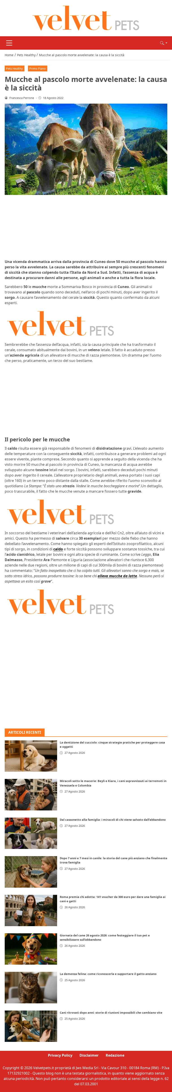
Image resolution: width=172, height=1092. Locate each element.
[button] (163, 43)
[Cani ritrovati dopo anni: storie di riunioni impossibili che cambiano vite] (31, 1026)
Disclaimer (89, 1055)
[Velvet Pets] (86, 17)
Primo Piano (37, 68)
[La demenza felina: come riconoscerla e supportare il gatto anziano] (31, 987)
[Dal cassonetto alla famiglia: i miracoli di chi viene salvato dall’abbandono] (31, 833)
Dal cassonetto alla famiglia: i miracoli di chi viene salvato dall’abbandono (113, 820)
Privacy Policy (60, 1055)
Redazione (115, 1055)
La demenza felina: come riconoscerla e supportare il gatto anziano (108, 974)
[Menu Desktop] (9, 43)
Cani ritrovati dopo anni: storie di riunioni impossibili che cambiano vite (111, 1013)
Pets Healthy (14, 68)
